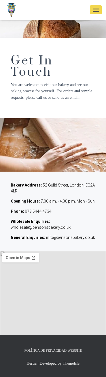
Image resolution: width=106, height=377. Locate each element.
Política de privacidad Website (53, 351)
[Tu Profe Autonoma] (13, 10)
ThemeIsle (71, 363)
